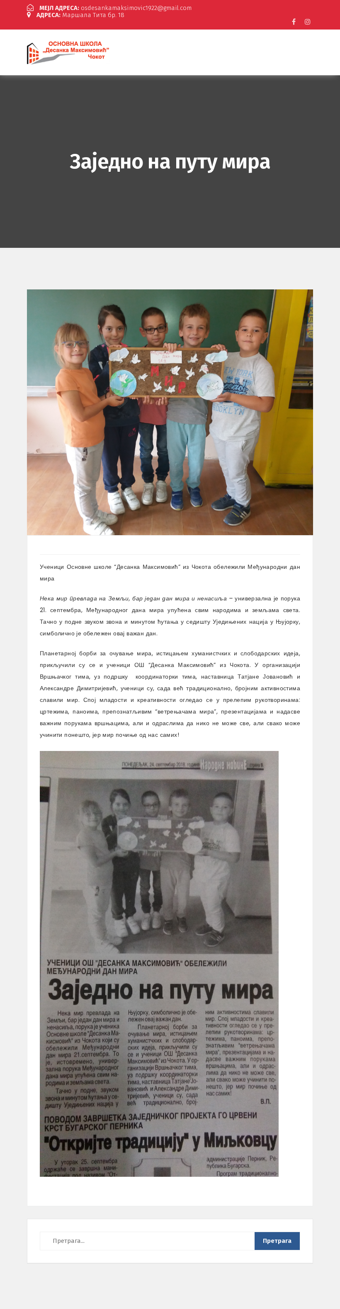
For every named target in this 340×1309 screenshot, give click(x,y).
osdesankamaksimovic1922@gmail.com (115, 8)
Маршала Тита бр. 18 (80, 15)
